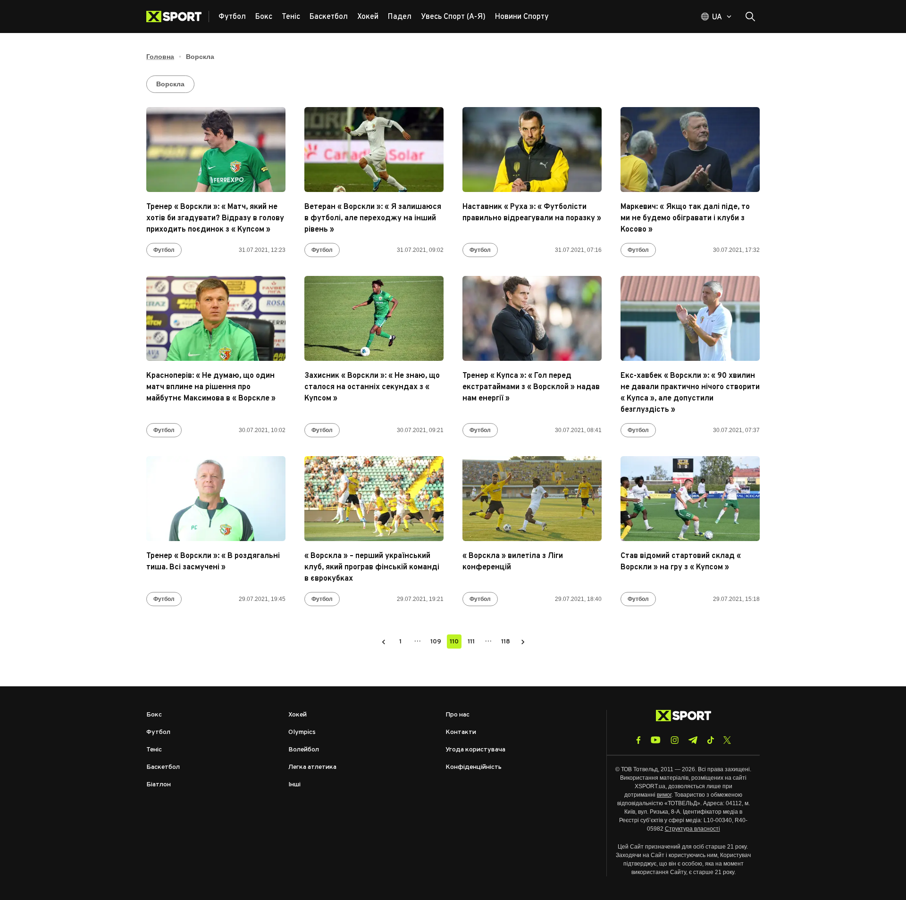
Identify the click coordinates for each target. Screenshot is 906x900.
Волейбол (303, 750)
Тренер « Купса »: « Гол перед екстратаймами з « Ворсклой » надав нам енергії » (531, 387)
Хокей (297, 715)
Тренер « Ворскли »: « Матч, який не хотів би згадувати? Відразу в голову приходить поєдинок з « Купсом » (215, 218)
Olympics (302, 732)
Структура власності (692, 828)
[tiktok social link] (710, 740)
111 (471, 642)
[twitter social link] (727, 740)
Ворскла (170, 84)
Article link (215, 149)
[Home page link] (177, 16)
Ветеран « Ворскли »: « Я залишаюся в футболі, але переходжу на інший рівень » (372, 218)
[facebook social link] (638, 740)
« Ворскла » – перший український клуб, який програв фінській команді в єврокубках (371, 567)
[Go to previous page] (384, 641)
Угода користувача (475, 750)
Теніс (154, 750)
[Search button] (750, 16)
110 (454, 642)
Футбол (164, 250)
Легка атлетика (312, 767)
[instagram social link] (675, 740)
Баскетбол (163, 767)
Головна (160, 56)
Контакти (460, 732)
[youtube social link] (655, 739)
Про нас (457, 715)
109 (435, 642)
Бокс (154, 715)
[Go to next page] (523, 641)
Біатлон (158, 785)
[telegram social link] (692, 740)
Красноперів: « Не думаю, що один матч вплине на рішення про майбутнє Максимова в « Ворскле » (211, 387)
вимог (664, 795)
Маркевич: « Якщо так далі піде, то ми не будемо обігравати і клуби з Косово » (685, 218)
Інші (294, 785)
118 (505, 642)
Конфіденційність (473, 767)
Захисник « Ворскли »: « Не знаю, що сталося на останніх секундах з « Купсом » (372, 387)
